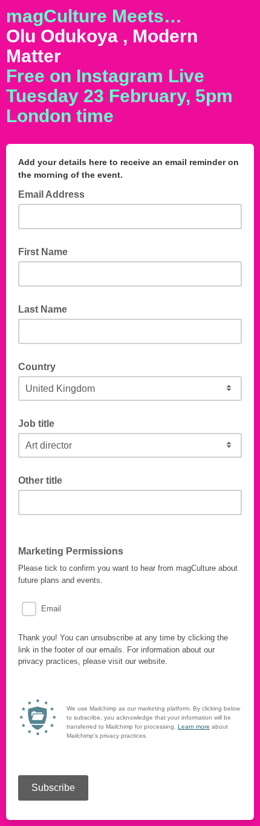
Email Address (55, 193)
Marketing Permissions (70, 551)
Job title (36, 423)
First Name (43, 252)
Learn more (194, 726)
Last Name (42, 309)
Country (37, 367)
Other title (40, 480)
